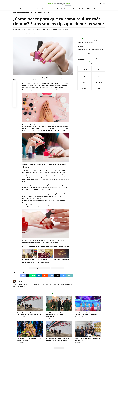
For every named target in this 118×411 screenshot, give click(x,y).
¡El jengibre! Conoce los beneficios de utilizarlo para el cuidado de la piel (49, 246)
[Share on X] (23, 34)
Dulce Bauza (17, 29)
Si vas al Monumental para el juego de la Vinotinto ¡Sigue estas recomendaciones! (30, 313)
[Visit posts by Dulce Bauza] (14, 281)
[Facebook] (14, 3)
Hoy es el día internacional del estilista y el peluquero (87, 339)
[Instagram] (19, 3)
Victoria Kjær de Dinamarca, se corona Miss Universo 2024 (29, 339)
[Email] (14, 105)
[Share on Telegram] (33, 34)
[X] (16, 3)
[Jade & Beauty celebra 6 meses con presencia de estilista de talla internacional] (59, 303)
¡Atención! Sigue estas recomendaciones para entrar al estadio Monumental (45, 261)
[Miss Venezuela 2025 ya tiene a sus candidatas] (61, 253)
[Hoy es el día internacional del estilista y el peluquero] (88, 329)
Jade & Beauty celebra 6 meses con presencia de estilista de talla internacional (57, 314)
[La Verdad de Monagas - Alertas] (59, 3)
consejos (40, 29)
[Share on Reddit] (30, 34)
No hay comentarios (66, 29)
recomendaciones (54, 29)
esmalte (34, 78)
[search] (98, 3)
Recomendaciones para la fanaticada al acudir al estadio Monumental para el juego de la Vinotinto (58, 340)
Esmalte (44, 29)
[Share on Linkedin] (28, 34)
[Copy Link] (38, 34)
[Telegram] (21, 3)
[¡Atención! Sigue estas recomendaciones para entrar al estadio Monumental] (45, 253)
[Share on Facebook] (20, 34)
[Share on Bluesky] (14, 102)
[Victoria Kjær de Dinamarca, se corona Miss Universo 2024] (30, 329)
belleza (36, 29)
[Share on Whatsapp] (25, 34)
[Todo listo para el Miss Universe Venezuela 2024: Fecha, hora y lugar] (88, 303)
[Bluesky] (25, 3)
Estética (48, 29)
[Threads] (24, 3)
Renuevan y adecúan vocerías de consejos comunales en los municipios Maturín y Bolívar (29, 261)
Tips (60, 29)
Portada (14, 12)
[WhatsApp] (22, 3)
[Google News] (17, 3)
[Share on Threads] (36, 34)
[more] (102, 8)
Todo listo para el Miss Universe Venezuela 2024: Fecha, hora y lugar (86, 313)
